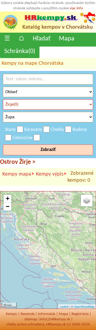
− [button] (7, 206)
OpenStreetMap (84, 306)
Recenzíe (27, 314)
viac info (76, 8)
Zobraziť (48, 149)
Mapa (66, 39)
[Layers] (87, 200)
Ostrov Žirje (17, 162)
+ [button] (7, 198)
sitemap (30, 319)
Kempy (11, 314)
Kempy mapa (18, 174)
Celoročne (23, 138)
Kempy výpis (51, 174)
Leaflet (64, 306)
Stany (10, 129)
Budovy (80, 129)
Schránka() (19, 51)
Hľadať (41, 39)
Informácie (46, 314)
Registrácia (80, 314)
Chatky (57, 129)
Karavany (33, 129)
